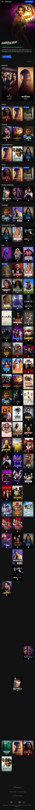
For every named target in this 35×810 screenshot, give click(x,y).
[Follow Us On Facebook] (11, 802)
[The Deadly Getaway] (7, 381)
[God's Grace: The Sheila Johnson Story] (17, 445)
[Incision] (28, 477)
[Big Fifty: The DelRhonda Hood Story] (17, 254)
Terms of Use (13, 791)
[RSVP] (17, 652)
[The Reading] (28, 652)
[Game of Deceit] (28, 429)
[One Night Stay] (7, 636)
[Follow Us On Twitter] (15, 802)
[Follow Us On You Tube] (20, 802)
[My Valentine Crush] (7, 604)
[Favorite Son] (28, 397)
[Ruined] (17, 684)
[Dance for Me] (7, 365)
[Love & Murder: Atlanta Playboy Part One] (7, 525)
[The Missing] (7, 572)
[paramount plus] (8, 2)
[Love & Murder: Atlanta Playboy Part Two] (17, 525)
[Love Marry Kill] (28, 525)
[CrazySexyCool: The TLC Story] (17, 349)
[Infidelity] (7, 493)
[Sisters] (7, 716)
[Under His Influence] (17, 763)
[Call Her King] (28, 318)
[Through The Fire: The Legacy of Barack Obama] (17, 732)
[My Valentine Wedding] (17, 604)
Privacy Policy (21, 791)
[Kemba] (17, 493)
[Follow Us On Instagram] (23, 802)
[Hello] (7, 461)
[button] (2, 2)
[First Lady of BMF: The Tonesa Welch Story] (28, 413)
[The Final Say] (7, 413)
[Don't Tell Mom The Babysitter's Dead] (28, 381)
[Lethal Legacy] (7, 509)
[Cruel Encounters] (28, 349)
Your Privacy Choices (17, 795)
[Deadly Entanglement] (28, 365)
